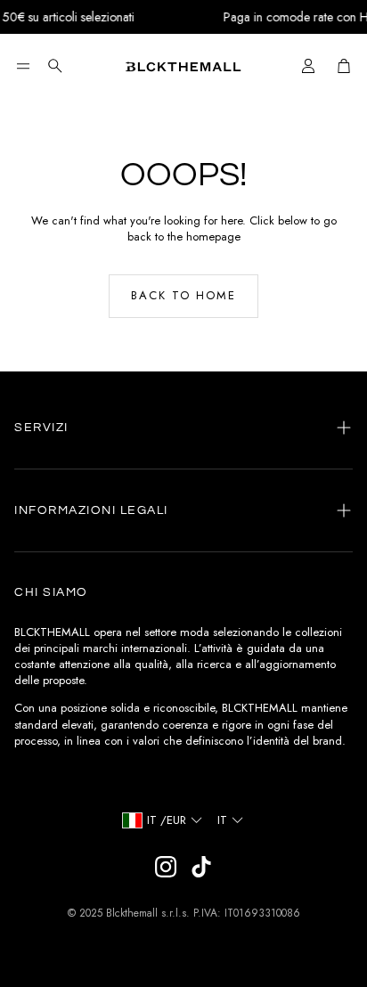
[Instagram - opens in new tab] (165, 866)
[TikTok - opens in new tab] (201, 866)
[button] (23, 66)
